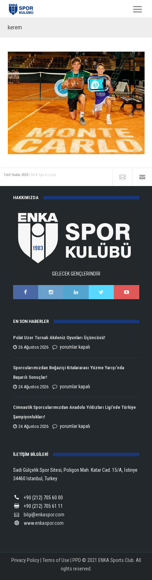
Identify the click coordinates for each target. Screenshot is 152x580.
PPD (76, 560)
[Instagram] (50, 292)
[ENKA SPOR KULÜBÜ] (21, 9)
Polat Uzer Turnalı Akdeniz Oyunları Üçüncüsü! (59, 337)
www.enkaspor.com (44, 523)
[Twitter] (101, 292)
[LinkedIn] (75, 292)
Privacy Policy (25, 560)
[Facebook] (25, 292)
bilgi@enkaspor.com (44, 514)
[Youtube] (126, 292)
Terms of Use (55, 560)
